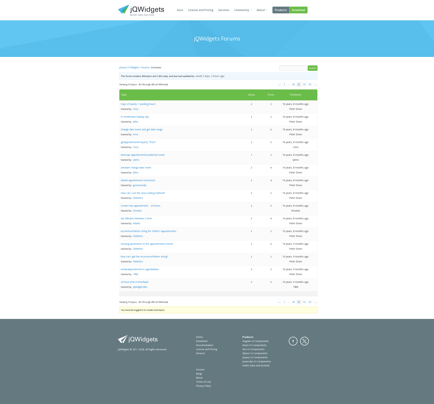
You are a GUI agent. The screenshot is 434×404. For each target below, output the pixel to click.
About (261, 10)
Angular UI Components (255, 341)
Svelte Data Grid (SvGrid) (255, 365)
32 (304, 84)
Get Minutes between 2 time (136, 218)
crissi (135, 108)
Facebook (293, 341)
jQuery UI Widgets (129, 67)
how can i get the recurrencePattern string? (144, 256)
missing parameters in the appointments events (147, 243)
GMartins (138, 197)
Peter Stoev (295, 108)
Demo (199, 337)
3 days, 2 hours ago (213, 76)
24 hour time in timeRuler (135, 282)
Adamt (136, 223)
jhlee (135, 121)
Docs (180, 10)
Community (241, 10)
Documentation (204, 345)
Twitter (304, 341)
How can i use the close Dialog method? (143, 193)
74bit (135, 274)
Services (223, 10)
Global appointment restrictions (138, 180)
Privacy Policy (203, 385)
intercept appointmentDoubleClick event (143, 154)
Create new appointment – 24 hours (140, 205)
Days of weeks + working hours (138, 104)
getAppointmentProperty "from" (138, 142)
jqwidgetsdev (140, 286)
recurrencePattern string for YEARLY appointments (148, 231)
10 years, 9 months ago (295, 243)
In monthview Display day (135, 116)
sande (198, 76)
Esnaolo (137, 210)
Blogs (199, 373)
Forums (145, 67)
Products (281, 10)
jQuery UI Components (255, 357)
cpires (136, 159)
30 (293, 84)
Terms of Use (203, 381)
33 (310, 84)
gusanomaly (139, 185)
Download (298, 10)
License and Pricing (200, 10)
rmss (135, 134)
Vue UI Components (253, 349)
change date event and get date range (142, 129)
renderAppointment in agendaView (140, 269)
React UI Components (254, 345)
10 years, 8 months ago (295, 104)
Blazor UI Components (255, 353)
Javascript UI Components (256, 361)
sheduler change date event (136, 167)
